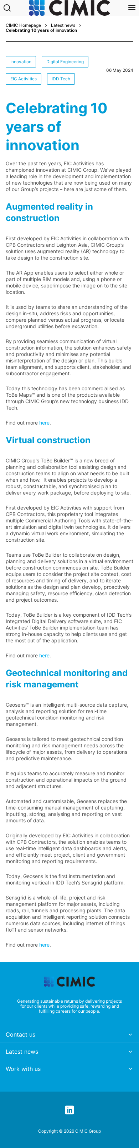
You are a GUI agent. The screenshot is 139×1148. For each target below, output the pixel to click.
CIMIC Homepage (23, 25)
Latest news (63, 25)
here (44, 423)
